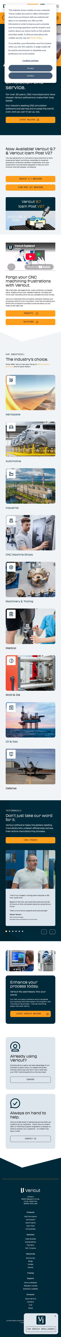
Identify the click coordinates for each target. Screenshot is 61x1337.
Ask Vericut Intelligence (41, 1329)
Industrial (12, 508)
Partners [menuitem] (30, 1245)
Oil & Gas (12, 741)
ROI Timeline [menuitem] (30, 1248)
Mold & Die (13, 695)
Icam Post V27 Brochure (30, 187)
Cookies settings (30, 60)
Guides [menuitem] (30, 1264)
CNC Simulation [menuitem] (30, 1216)
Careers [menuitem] (30, 1302)
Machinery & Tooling (19, 601)
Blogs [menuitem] (30, 1261)
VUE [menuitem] (30, 1305)
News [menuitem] (30, 1308)
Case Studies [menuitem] (30, 1239)
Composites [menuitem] (30, 1229)
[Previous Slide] (44, 932)
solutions (28, 322)
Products (28, 313)
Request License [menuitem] (30, 1285)
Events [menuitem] (30, 1267)
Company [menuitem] (30, 1294)
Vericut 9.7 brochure (30, 179)
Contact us (30, 1139)
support (30, 1080)
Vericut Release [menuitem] (30, 1282)
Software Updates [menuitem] (30, 1289)
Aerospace (13, 414)
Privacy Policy (36, 38)
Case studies (30, 840)
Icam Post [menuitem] (30, 1226)
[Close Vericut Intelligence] (55, 1316)
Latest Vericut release (28, 1014)
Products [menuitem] (30, 1212)
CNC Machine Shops (19, 554)
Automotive (13, 461)
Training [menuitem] (30, 1273)
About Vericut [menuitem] (30, 1298)
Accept (30, 68)
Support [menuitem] (30, 1278)
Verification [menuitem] (30, 1219)
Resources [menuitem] (30, 1254)
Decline (30, 75)
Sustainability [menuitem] (30, 1242)
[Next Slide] (52, 932)
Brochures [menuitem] (30, 1258)
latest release (27, 120)
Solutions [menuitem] (30, 1234)
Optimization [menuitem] (30, 1222)
